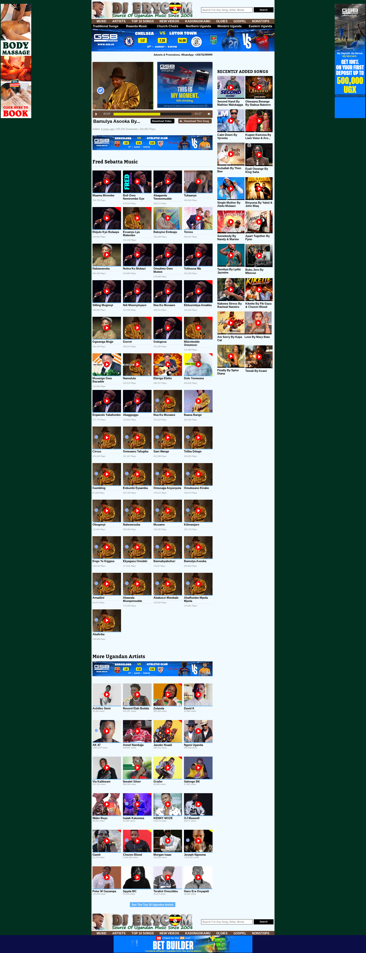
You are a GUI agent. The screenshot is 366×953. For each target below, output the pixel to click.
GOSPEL (240, 21)
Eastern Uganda (260, 26)
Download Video (162, 121)
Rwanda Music (136, 26)
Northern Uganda (198, 26)
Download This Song (196, 121)
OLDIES (222, 21)
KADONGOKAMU (197, 21)
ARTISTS (119, 21)
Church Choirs (167, 26)
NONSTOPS (260, 21)
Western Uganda (229, 26)
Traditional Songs (105, 26)
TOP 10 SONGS (143, 21)
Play (96, 114)
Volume (208, 113)
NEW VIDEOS (169, 21)
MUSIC (102, 21)
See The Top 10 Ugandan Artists (152, 904)
